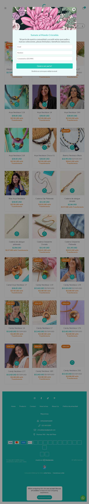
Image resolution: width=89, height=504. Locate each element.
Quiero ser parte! (44, 66)
